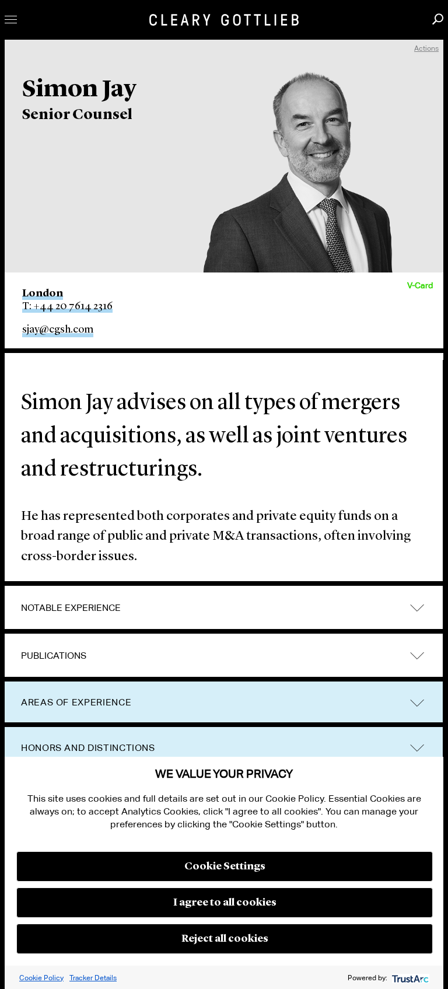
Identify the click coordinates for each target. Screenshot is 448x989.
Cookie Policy (41, 977)
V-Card (420, 285)
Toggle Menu (11, 19)
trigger (417, 608)
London (42, 293)
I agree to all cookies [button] (224, 902)
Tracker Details (93, 977)
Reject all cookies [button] (224, 939)
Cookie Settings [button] (224, 866)
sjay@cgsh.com (57, 329)
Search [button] (437, 19)
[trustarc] (409, 977)
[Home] (224, 20)
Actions (426, 48)
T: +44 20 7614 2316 (67, 306)
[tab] (223, 608)
